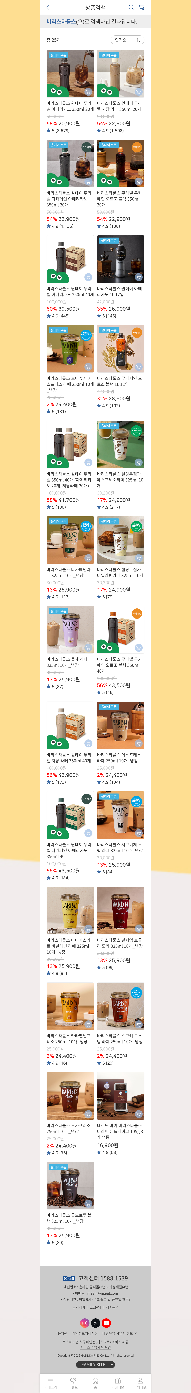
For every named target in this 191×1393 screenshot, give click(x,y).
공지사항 (78, 1307)
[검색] (131, 7)
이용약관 (61, 1333)
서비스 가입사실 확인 (95, 1347)
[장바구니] (141, 7)
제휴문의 (112, 1307)
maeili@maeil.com (102, 1293)
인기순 (121, 40)
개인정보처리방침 (85, 1333)
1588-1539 (114, 1278)
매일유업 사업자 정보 (117, 1333)
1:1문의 (95, 1307)
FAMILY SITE (93, 1364)
